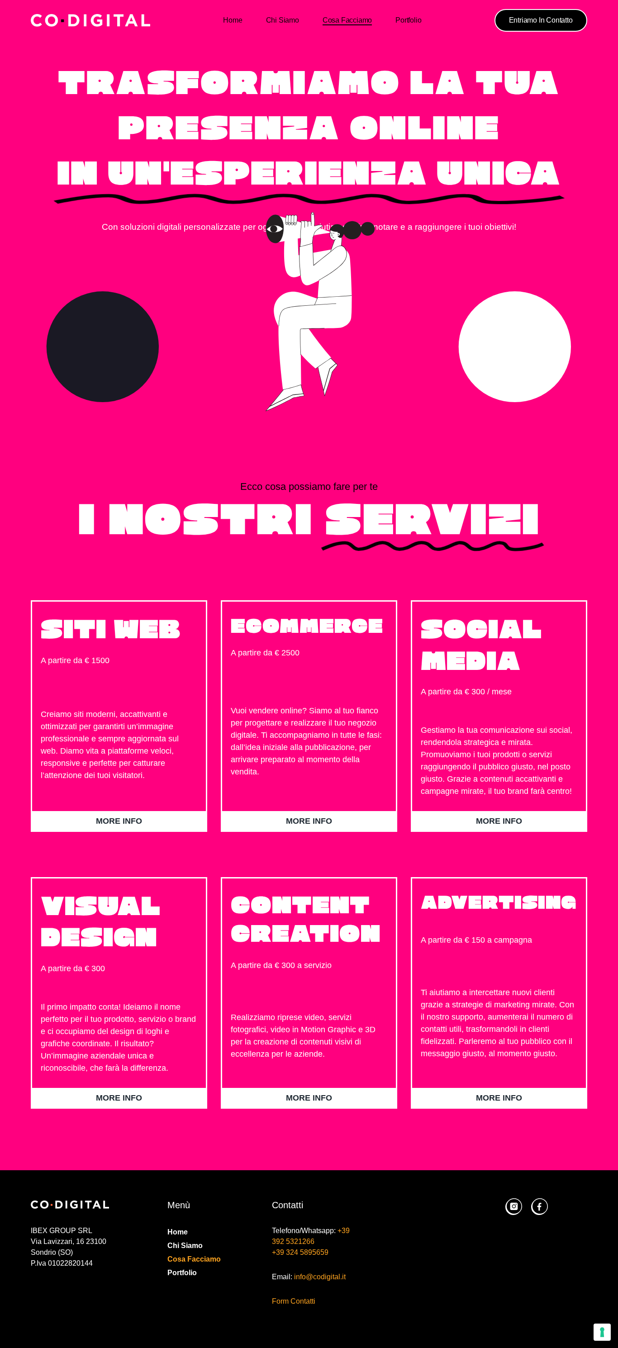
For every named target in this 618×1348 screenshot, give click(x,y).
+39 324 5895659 (300, 1252)
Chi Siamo (282, 20)
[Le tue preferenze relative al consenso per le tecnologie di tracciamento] (602, 1332)
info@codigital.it (320, 1277)
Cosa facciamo (347, 20)
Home (232, 20)
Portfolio (408, 20)
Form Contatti (293, 1301)
